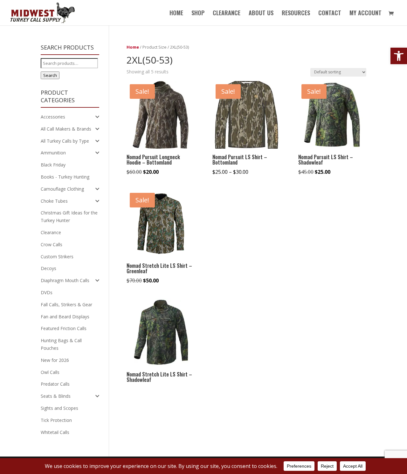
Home (176, 13)
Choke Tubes (54, 201)
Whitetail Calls (55, 432)
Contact (329, 13)
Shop (197, 13)
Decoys (48, 268)
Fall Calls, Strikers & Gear (66, 304)
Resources (296, 13)
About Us (261, 13)
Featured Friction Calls (63, 328)
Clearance (51, 232)
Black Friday (53, 165)
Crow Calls (51, 244)
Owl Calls (50, 372)
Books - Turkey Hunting (65, 177)
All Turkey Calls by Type (65, 141)
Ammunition (53, 153)
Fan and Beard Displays (65, 317)
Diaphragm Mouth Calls (65, 280)
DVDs (46, 292)
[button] (398, 56)
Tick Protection (56, 420)
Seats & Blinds (56, 396)
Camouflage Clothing (62, 189)
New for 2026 (55, 360)
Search (50, 75)
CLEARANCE (226, 13)
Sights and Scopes (59, 408)
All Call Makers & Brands (66, 129)
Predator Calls (55, 384)
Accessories (53, 117)
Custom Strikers (57, 257)
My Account (365, 13)
